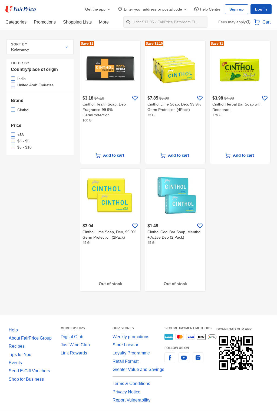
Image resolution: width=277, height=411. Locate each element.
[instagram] (198, 361)
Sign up (236, 9)
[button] (248, 22)
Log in (261, 9)
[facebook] (169, 361)
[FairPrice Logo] (20, 9)
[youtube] (184, 361)
